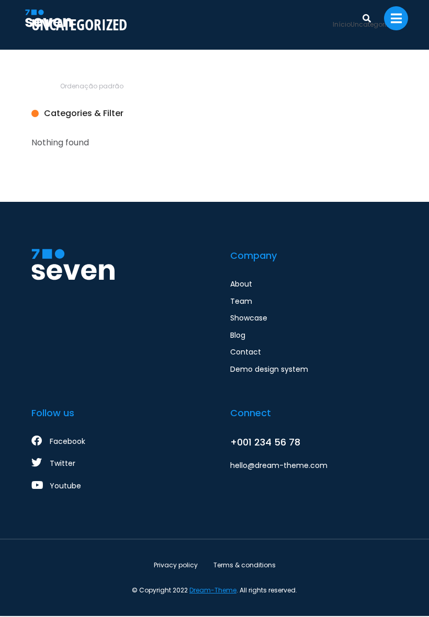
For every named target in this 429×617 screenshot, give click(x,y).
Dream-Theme (212, 590)
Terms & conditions (244, 565)
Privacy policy (176, 565)
